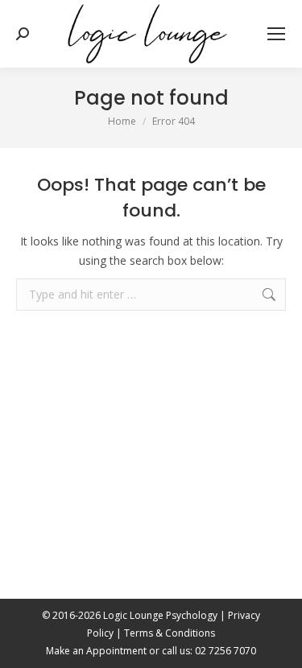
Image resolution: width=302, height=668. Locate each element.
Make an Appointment (96, 651)
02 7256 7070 (225, 651)
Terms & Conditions (169, 633)
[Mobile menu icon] (276, 33)
